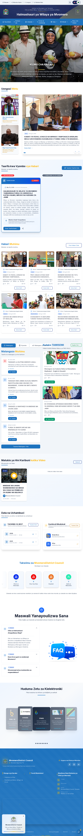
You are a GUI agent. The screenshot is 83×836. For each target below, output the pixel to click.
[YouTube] (78, 764)
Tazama (13, 371)
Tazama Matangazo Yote (20, 446)
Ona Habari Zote (74, 245)
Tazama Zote (33, 524)
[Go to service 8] (47, 743)
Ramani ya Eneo (76, 831)
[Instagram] (74, 764)
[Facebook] (69, 764)
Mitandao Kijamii (17, 2)
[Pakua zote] (33, 534)
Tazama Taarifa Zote (72, 168)
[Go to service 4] (39, 743)
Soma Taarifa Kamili (11, 228)
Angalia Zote (75, 345)
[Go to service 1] (35, 743)
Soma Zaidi (28, 148)
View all (77, 462)
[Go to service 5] (41, 743)
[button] (20, 637)
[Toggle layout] (23, 816)
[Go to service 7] (46, 743)
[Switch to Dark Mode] (70, 2)
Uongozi (28, 2)
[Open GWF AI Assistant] (79, 832)
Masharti (65, 831)
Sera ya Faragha (54, 832)
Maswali (6, 2)
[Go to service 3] (38, 743)
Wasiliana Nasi (39, 2)
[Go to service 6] (43, 743)
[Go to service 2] (36, 743)
